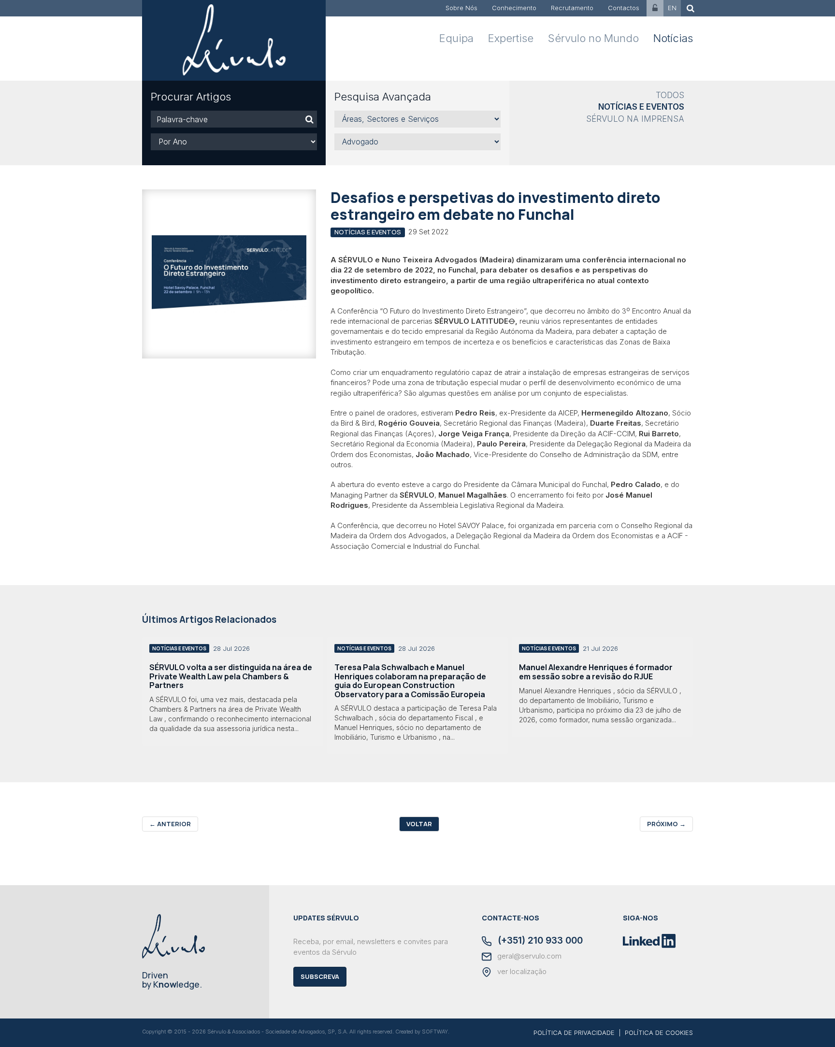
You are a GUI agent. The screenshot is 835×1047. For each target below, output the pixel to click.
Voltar (419, 823)
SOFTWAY (435, 1031)
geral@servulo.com (528, 956)
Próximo (666, 823)
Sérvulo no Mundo (593, 38)
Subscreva (320, 976)
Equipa (456, 38)
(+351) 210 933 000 (539, 941)
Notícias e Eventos (641, 107)
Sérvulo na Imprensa (635, 119)
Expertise (510, 38)
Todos (670, 95)
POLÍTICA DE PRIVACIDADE (574, 1032)
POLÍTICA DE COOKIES (659, 1032)
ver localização (521, 971)
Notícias (673, 38)
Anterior (170, 823)
